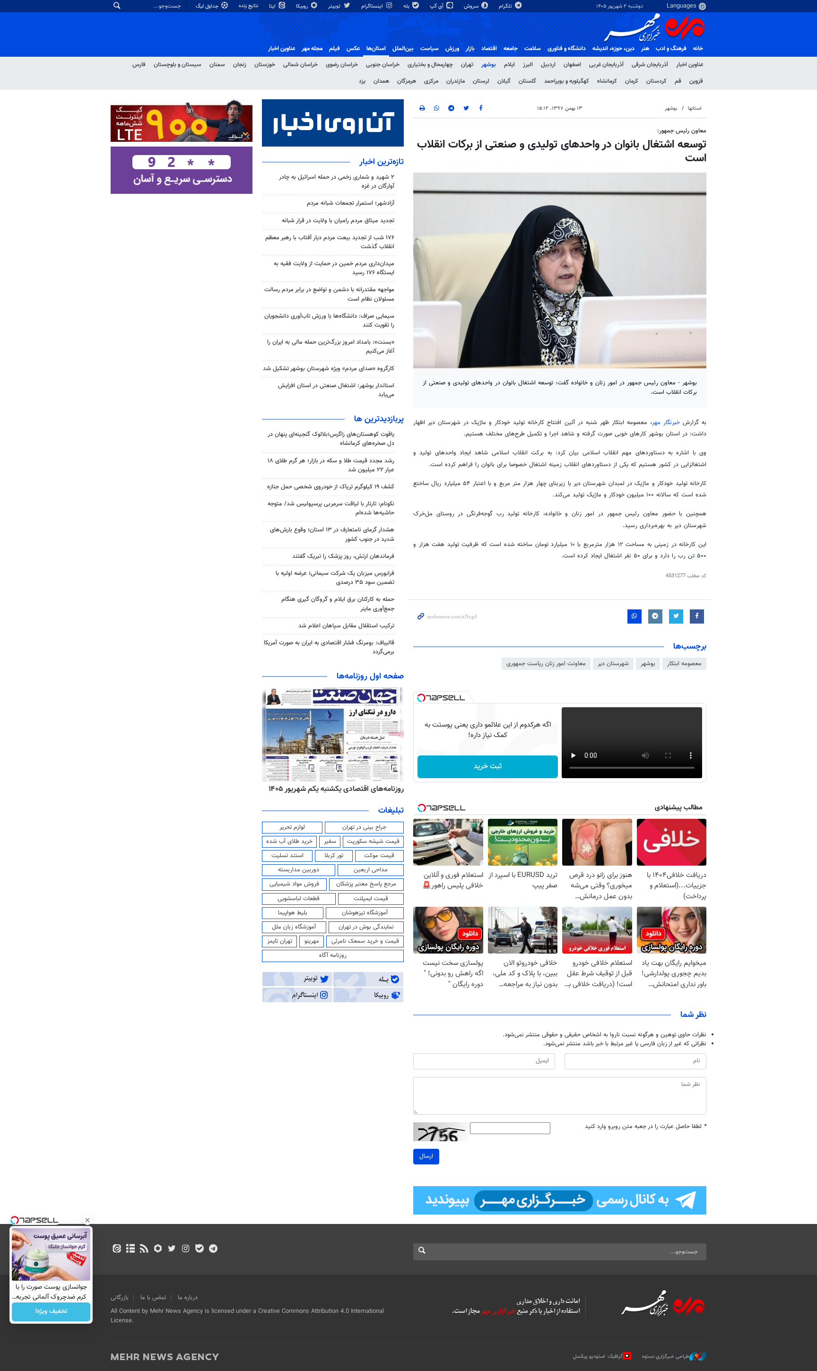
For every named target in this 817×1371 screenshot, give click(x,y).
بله (407, 6)
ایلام (509, 64)
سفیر (330, 841)
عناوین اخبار (689, 64)
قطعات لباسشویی (299, 898)
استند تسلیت (287, 855)
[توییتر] (172, 1249)
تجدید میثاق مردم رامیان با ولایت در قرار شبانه (338, 221)
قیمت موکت (379, 855)
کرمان (631, 81)
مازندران (455, 81)
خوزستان (264, 64)
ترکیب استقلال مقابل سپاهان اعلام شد (346, 626)
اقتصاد (489, 48)
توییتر (335, 6)
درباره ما (188, 1297)
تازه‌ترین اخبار (381, 162)
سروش (472, 6)
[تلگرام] (213, 1249)
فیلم (334, 48)
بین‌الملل (403, 48)
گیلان (504, 81)
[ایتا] (116, 1249)
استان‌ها (376, 48)
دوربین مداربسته (298, 870)
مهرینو (311, 941)
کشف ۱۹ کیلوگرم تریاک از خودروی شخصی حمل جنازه (330, 487)
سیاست (429, 48)
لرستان (481, 81)
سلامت (532, 48)
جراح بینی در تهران (364, 827)
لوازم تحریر (292, 827)
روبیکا (302, 6)
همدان (381, 81)
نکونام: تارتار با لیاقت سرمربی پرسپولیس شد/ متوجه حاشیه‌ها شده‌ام (331, 508)
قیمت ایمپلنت (371, 898)
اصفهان (572, 64)
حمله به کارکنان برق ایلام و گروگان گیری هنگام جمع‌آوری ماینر (337, 604)
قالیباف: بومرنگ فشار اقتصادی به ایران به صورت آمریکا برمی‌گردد (329, 647)
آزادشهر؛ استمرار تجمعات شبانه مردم (350, 203)
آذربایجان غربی (606, 64)
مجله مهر (312, 48)
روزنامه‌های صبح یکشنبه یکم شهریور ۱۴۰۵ (342, 789)
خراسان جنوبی (383, 64)
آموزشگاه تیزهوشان (365, 913)
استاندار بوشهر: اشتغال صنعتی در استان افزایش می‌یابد (336, 390)
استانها (695, 108)
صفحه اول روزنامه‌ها (370, 676)
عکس (353, 48)
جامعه (511, 48)
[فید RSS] (144, 1249)
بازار (470, 48)
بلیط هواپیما (292, 913)
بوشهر (488, 64)
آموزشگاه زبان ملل (294, 927)
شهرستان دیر (613, 663)
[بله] (199, 1249)
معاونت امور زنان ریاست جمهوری (546, 663)
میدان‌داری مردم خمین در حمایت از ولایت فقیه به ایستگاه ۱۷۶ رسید (334, 268)
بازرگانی (120, 1297)
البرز (528, 64)
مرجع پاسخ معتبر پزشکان (366, 884)
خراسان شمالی (300, 64)
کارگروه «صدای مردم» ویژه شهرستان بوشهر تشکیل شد (328, 368)
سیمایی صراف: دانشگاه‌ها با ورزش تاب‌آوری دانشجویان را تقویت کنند (329, 321)
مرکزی (431, 81)
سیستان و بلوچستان (177, 64)
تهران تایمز (279, 941)
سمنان (217, 64)
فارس (139, 64)
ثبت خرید (488, 766)
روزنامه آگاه (333, 955)
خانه (698, 48)
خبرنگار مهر (666, 422)
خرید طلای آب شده (289, 841)
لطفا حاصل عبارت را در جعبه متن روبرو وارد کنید (645, 1126)
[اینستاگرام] (185, 1249)
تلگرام (506, 6)
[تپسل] (421, 698)
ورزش (452, 48)
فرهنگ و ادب (671, 48)
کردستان (656, 81)
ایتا (273, 6)
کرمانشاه (607, 81)
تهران (467, 64)
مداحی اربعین (371, 870)
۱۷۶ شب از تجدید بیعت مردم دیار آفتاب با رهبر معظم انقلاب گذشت (329, 242)
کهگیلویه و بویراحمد (566, 81)
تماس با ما (153, 1297)
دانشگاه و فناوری (567, 48)
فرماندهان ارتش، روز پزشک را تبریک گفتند (343, 556)
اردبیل (548, 64)
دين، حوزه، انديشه (613, 48)
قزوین (696, 81)
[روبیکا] (158, 1249)
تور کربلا (333, 855)
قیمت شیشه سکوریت (373, 841)
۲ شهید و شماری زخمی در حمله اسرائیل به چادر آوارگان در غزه (336, 182)
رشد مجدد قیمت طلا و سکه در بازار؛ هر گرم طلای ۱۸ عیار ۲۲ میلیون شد (331, 465)
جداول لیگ (208, 6)
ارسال (426, 1156)
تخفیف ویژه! (51, 1312)
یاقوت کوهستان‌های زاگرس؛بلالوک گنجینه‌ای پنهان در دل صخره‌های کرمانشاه (331, 439)
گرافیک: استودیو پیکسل (598, 1357)
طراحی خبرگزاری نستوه (665, 1357)
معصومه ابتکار (684, 663)
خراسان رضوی (342, 64)
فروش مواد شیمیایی (294, 884)
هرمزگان (406, 81)
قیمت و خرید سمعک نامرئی (365, 941)
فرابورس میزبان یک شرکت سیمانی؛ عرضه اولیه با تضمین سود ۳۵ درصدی (335, 578)
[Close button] (87, 1220)
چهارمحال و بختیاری (430, 64)
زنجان (239, 64)
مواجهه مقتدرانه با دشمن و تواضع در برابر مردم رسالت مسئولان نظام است (329, 294)
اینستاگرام (372, 6)
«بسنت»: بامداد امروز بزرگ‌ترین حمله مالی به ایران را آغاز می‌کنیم (330, 347)
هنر (645, 48)
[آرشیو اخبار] (130, 1249)
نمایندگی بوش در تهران (366, 927)
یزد (362, 81)
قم (678, 81)
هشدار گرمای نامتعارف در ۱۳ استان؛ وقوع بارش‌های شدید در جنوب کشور (332, 534)
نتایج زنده (249, 6)
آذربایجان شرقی (650, 64)
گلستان (527, 81)
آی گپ (437, 6)
